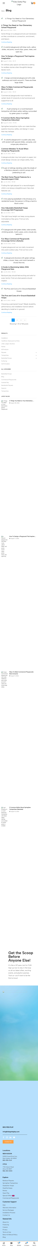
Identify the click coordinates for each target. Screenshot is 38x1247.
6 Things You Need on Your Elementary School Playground (16, 26)
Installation (4, 338)
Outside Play (5, 382)
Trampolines (5, 355)
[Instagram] (7, 1137)
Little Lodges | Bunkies (8, 344)
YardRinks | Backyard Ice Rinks (10, 341)
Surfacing (4, 361)
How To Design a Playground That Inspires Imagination (17, 57)
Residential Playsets (7, 385)
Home (2, 11)
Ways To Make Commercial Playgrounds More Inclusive (17, 88)
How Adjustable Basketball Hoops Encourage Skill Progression (14, 209)
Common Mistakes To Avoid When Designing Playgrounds (14, 150)
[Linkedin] (10, 1137)
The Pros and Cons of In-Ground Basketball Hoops (18, 297)
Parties (3, 346)
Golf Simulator (5, 364)
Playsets (3, 352)
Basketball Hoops (6, 358)
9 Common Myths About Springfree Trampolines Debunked (15, 119)
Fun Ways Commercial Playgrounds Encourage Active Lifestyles (15, 240)
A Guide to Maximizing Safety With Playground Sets (15, 268)
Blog (2, 376)
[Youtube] (14, 1137)
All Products (4, 349)
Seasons (3, 388)
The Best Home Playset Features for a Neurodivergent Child (16, 178)
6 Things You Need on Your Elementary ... (21, 401)
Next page (24, 320)
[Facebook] (3, 1137)
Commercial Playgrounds (8, 379)
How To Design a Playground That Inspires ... (22, 536)
